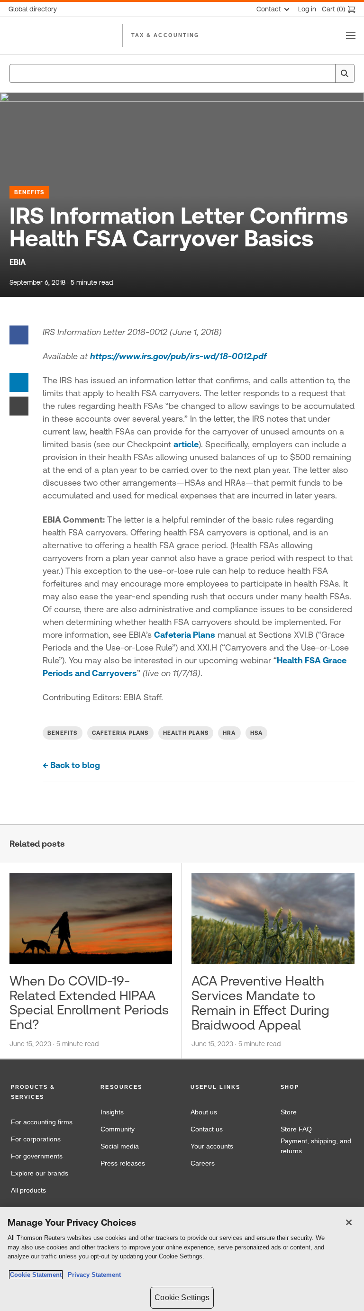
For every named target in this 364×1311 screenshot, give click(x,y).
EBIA (17, 262)
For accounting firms (42, 1122)
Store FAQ (296, 1129)
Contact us (207, 1129)
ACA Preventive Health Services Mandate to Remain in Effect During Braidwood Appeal (260, 1002)
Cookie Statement (36, 1274)
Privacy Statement (92, 1274)
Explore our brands (39, 1173)
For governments (37, 1156)
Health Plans (186, 733)
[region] (182, 1259)
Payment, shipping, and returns (316, 1146)
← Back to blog (71, 765)
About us (204, 1112)
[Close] (348, 1222)
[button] (47, 1092)
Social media (119, 1146)
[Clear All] (326, 73)
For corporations (36, 1139)
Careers (203, 1163)
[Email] (18, 405)
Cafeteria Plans (184, 635)
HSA (256, 733)
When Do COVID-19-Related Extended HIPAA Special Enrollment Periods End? (89, 1002)
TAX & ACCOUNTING (165, 35)
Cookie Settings (182, 1297)
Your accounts (212, 1146)
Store (289, 1112)
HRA (229, 733)
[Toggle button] (350, 35)
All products (28, 1190)
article (186, 444)
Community (117, 1129)
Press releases (122, 1163)
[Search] (344, 73)
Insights (112, 1112)
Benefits (29, 192)
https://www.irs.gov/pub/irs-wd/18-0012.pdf (178, 356)
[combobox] (182, 73)
